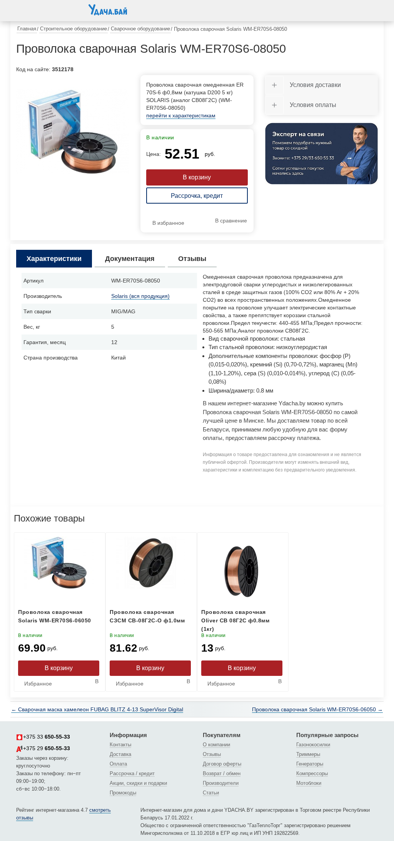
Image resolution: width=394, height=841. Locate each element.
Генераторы (309, 764)
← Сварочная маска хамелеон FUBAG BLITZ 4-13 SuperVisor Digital (97, 709)
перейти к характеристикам (180, 115)
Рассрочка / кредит (132, 773)
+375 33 (46, 737)
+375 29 (46, 748)
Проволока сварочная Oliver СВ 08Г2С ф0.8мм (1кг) (235, 620)
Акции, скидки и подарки (138, 783)
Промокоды (123, 793)
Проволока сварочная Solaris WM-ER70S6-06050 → (317, 709)
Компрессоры (312, 773)
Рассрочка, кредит (197, 195)
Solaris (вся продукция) (140, 296)
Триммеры (308, 754)
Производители (221, 783)
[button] (24, 9)
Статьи (211, 793)
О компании (216, 744)
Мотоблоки (308, 783)
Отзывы (212, 754)
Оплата (118, 764)
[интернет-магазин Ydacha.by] (107, 12)
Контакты (120, 744)
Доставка (120, 754)
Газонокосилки (313, 744)
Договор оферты (222, 764)
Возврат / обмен (221, 773)
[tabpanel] (72, 131)
